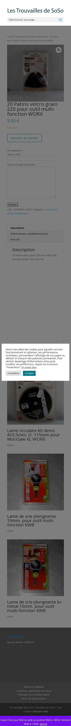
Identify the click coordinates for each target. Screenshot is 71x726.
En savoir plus (28, 367)
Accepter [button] (29, 373)
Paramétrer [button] (13, 373)
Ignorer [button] (43, 724)
